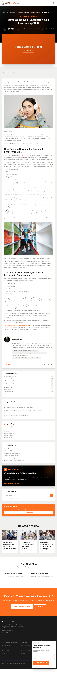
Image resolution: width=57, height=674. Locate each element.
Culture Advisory (28, 437)
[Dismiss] (54, 643)
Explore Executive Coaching (12, 483)
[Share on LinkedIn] (51, 365)
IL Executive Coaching (26, 640)
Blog (7, 12)
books (23, 155)
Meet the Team (5, 650)
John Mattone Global (9, 622)
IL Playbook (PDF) (8, 450)
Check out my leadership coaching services (16, 325)
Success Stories (6, 648)
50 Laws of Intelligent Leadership (12, 453)
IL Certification (28, 429)
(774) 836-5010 (6, 632)
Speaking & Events (28, 435)
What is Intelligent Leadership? (9, 642)
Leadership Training (28, 431)
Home (3, 12)
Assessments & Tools (28, 433)
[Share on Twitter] (48, 365)
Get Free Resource (41, 662)
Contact (4, 653)
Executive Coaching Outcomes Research (14, 460)
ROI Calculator (7, 448)
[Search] (51, 495)
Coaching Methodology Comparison (12, 458)
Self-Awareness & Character (16, 12)
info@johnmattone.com (7, 630)
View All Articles (8, 394)
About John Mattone (7, 640)
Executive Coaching (28, 427)
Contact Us (40, 606)
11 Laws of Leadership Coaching (11, 455)
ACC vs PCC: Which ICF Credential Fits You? (17, 415)
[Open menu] (53, 3)
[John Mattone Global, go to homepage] (11, 3)
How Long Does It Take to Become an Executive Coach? (20, 407)
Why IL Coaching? (6, 645)
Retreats (23, 653)
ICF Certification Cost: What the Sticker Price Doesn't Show (20, 413)
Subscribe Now (28, 512)
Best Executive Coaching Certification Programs (18, 405)
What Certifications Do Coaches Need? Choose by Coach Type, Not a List (24, 410)
